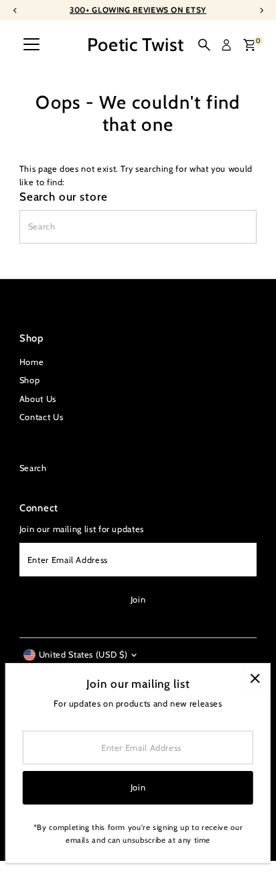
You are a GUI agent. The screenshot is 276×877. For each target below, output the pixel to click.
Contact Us (41, 417)
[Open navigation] (31, 45)
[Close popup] (255, 678)
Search (33, 468)
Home (31, 362)
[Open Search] (204, 45)
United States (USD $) (83, 655)
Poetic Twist (135, 45)
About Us (37, 399)
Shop (29, 380)
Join (138, 600)
